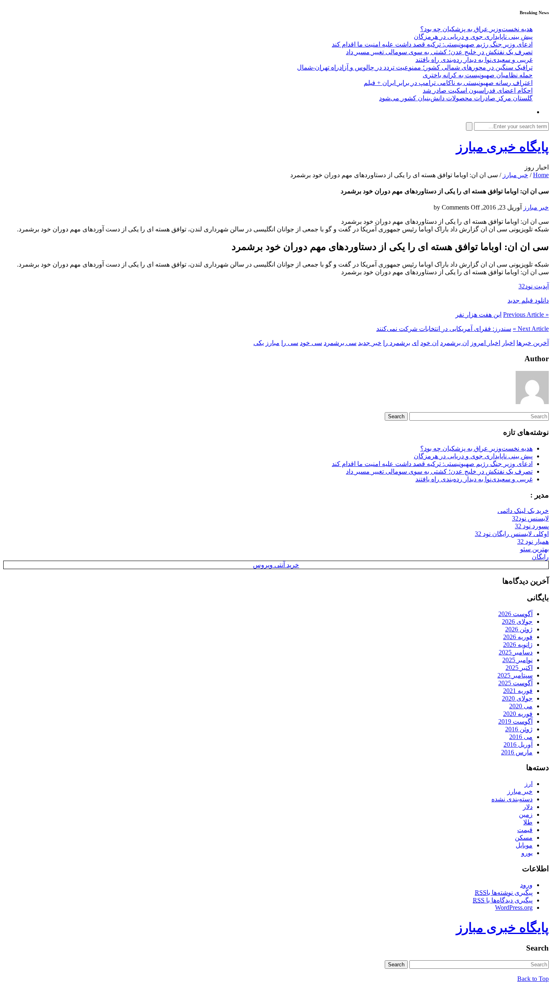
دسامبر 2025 (516, 652)
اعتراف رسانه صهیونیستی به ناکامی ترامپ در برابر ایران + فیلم (448, 82)
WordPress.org (514, 907)
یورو (527, 852)
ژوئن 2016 (519, 729)
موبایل (524, 845)
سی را (289, 342)
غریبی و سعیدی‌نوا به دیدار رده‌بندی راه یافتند (474, 59)
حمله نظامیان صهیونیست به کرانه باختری (478, 75)
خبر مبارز (515, 175)
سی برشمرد (340, 342)
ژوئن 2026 (519, 629)
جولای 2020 (517, 698)
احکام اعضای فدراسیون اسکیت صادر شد (478, 90)
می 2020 (521, 706)
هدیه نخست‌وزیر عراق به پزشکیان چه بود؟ (476, 28)
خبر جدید (369, 342)
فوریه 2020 (518, 713)
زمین (526, 814)
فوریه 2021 (518, 690)
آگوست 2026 (515, 613)
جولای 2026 (517, 621)
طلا (528, 822)
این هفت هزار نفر (478, 314)
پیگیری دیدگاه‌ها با (503, 900)
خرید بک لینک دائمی (523, 510)
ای (415, 342)
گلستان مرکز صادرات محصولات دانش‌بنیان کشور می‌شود (456, 98)
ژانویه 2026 (518, 644)
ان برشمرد (454, 342)
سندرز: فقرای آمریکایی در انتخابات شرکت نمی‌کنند (443, 328)
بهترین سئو (534, 549)
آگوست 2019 (515, 721)
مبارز (272, 342)
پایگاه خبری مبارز (502, 147)
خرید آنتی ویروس (276, 564)
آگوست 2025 (515, 683)
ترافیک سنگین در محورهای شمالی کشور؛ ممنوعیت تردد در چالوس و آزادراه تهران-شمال (415, 67)
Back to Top (533, 978)
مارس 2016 (517, 752)
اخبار (508, 342)
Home (541, 175)
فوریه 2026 (518, 636)
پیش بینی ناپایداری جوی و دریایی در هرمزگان (473, 36)
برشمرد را (396, 342)
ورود (526, 884)
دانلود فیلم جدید (528, 300)
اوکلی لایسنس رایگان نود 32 (512, 533)
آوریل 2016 (518, 744)
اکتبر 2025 (519, 667)
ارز (529, 783)
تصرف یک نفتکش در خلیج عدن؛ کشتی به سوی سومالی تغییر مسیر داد (439, 52)
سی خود (311, 342)
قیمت (525, 829)
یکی (258, 342)
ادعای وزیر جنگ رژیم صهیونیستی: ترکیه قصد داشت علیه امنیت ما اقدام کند (432, 44)
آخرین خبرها (532, 342)
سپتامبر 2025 (515, 675)
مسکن (524, 837)
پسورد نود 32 (532, 526)
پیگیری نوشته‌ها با (504, 892)
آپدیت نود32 (533, 286)
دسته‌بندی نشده (512, 799)
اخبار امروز (485, 342)
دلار (528, 806)
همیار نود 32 (533, 541)
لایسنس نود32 (530, 518)
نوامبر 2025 (517, 660)
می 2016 (521, 736)
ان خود (429, 342)
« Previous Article (526, 314)
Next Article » (531, 328)
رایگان (540, 556)
